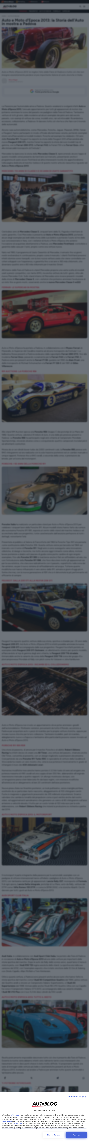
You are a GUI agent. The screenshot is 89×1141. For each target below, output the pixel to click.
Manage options (53, 1135)
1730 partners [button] (16, 1115)
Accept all (76, 1135)
